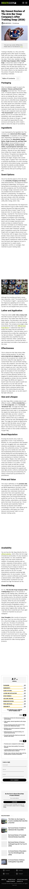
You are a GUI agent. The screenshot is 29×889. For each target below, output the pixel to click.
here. (21, 46)
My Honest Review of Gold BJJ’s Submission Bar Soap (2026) (17, 829)
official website (6, 554)
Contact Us (20, 881)
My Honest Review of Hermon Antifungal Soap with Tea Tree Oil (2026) (17, 844)
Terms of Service (10, 881)
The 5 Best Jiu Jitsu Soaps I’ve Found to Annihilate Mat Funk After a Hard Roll (18, 821)
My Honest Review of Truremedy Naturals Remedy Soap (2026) (17, 836)
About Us (3, 879)
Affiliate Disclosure (22, 879)
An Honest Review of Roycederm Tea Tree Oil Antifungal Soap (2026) (17, 853)
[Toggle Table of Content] (17, 78)
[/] (23, 2)
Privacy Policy (11, 879)
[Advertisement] (14, 264)
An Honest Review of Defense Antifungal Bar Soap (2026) (16, 861)
